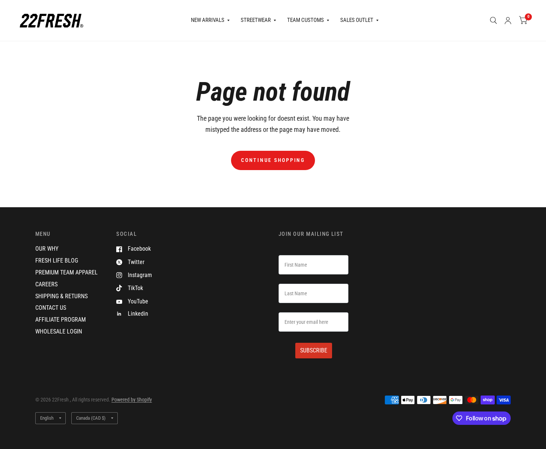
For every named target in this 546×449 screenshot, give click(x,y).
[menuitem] (210, 20)
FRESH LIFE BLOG (56, 260)
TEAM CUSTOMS (305, 20)
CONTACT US (50, 307)
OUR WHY (46, 248)
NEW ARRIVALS (207, 20)
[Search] (493, 20)
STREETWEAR (256, 20)
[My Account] (508, 20)
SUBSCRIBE (313, 350)
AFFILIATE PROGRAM (60, 319)
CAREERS (46, 284)
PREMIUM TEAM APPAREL (66, 272)
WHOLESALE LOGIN (58, 331)
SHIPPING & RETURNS (61, 296)
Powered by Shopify (131, 400)
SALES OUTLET (356, 20)
